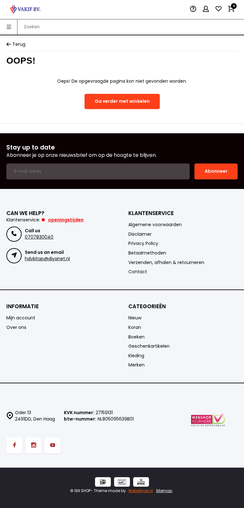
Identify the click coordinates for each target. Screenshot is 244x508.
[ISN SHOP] (25, 9)
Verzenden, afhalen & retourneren (166, 263)
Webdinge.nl (140, 490)
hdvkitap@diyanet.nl (47, 258)
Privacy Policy (143, 243)
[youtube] (52, 445)
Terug (18, 44)
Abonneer (216, 171)
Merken (136, 365)
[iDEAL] (103, 482)
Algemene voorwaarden (155, 225)
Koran (134, 327)
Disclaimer (140, 234)
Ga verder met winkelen (122, 101)
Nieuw (134, 318)
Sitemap (164, 490)
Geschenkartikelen (149, 346)
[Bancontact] (122, 482)
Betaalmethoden (147, 253)
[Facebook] (14, 445)
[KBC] (141, 482)
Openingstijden (66, 220)
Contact (137, 272)
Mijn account (20, 318)
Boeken (136, 337)
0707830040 (39, 237)
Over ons (16, 327)
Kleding (136, 356)
